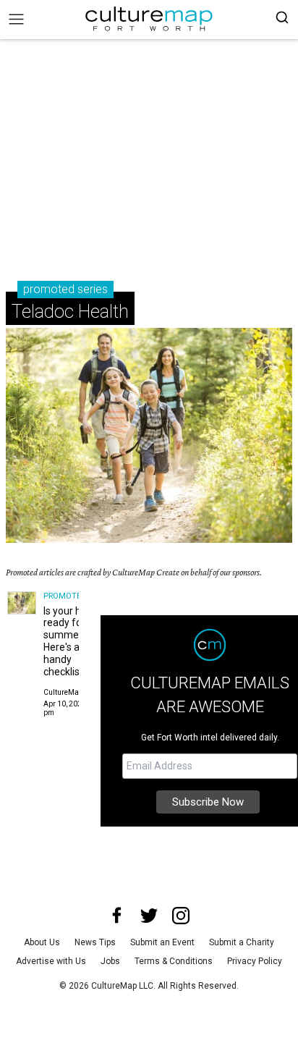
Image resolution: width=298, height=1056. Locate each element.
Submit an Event (162, 942)
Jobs (110, 961)
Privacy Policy (254, 961)
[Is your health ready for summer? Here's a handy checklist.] (21, 602)
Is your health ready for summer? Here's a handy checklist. (73, 641)
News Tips (95, 942)
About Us (42, 942)
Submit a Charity (241, 942)
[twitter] (149, 915)
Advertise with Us (51, 961)
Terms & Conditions (174, 961)
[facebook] (117, 915)
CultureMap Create (74, 692)
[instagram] (181, 915)
